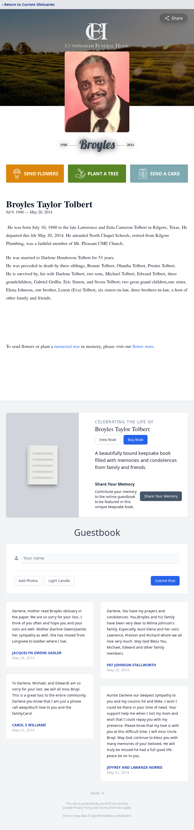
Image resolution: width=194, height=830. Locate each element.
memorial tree (67, 346)
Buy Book (135, 439)
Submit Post (165, 580)
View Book (107, 439)
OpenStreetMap (102, 816)
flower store (143, 346)
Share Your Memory (161, 496)
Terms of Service (111, 808)
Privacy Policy (82, 808)
